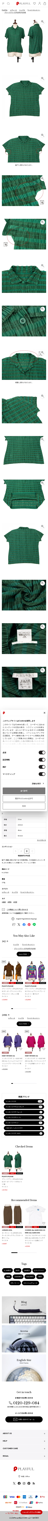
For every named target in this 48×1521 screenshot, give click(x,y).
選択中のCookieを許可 (24, 798)
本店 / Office (25, 1476)
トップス (15, 892)
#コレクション (39, 1270)
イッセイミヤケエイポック (24, 1107)
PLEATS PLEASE (7, 986)
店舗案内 (18, 913)
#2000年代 (18, 1276)
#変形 (40, 1276)
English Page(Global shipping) (26, 919)
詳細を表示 (36, 783)
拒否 (24, 806)
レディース (5, 892)
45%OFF (19, 1173)
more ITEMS (23, 954)
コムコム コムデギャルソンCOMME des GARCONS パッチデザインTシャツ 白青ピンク (35, 1238)
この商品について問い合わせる (17, 909)
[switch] (42, 760)
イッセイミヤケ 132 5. (24, 1133)
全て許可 (24, 791)
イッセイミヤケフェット (24, 1112)
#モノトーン (15, 1283)
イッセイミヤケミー (24, 1123)
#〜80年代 (7, 1270)
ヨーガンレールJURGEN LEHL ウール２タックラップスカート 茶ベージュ (12, 1235)
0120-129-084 (26, 1403)
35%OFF (19, 1227)
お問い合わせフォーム (26, 1419)
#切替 (15, 902)
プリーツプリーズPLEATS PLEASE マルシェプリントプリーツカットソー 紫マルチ (35, 991)
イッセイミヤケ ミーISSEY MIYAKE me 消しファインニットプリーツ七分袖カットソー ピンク (35, 1062)
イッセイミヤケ (24, 1101)
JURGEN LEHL (7, 1230)
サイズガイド (41, 840)
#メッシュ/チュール (30, 1283)
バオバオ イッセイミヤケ (24, 1128)
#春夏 (4, 902)
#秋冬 (17, 1270)
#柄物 (9, 902)
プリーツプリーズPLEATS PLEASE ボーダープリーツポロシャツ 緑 (12, 1181)
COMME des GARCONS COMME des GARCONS (35, 1231)
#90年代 (27, 1270)
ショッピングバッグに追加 (31, 1512)
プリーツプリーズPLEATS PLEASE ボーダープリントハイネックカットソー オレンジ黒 (12, 991)
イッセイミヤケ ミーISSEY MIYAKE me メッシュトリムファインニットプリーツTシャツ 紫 (12, 1061)
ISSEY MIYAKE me (8, 1056)
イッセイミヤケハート (24, 1117)
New (3, 961)
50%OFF (19, 983)
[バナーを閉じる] (44, 713)
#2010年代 (29, 1276)
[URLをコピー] (13, 924)
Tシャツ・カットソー (27, 892)
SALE (12, 983)
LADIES (5, 983)
